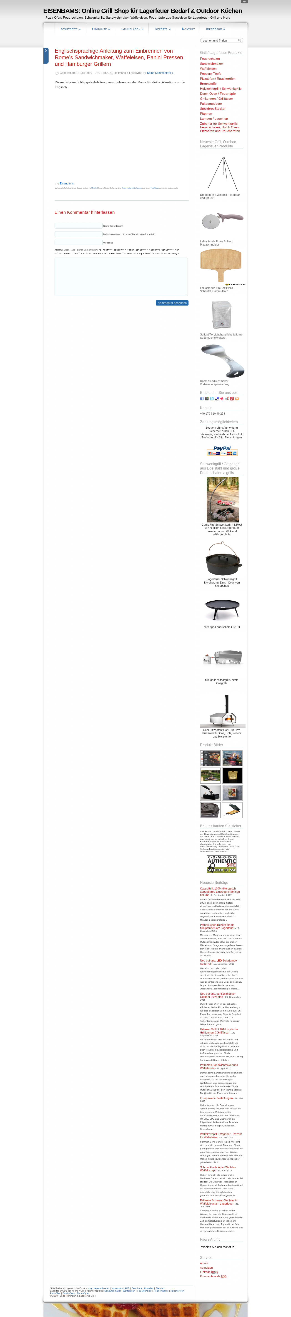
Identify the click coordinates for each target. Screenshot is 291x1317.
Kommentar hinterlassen (131, 188)
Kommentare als (213, 1276)
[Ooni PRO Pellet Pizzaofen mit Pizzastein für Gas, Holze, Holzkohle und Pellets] (223, 726)
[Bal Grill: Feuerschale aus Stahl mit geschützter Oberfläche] (223, 624)
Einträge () (209, 1272)
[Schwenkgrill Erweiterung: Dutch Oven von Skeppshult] (223, 576)
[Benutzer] (244, 2)
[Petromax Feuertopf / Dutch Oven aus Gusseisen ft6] (210, 817)
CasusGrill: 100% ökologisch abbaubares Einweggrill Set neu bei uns (220, 892)
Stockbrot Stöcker (213, 108)
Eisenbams (67, 183)
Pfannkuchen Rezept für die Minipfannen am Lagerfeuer (217, 926)
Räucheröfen (177, 1291)
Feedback (137, 1288)
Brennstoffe (208, 83)
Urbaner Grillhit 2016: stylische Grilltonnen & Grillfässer (219, 1031)
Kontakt (188, 29)
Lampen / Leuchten (214, 118)
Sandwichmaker (211, 63)
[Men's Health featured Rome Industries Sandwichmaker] (210, 766)
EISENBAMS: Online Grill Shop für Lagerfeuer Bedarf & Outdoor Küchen (142, 10)
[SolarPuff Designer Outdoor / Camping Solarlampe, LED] (232, 783)
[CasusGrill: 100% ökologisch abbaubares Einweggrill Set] (232, 800)
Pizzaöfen (55, 1293)
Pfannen (206, 113)
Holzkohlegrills (161, 1291)
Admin (204, 1263)
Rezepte (163, 29)
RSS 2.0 (94, 188)
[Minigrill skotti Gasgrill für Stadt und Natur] (223, 676)
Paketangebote (211, 103)
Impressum (215, 29)
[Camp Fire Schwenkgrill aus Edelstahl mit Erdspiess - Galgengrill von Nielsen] (223, 521)
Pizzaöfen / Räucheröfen (218, 78)
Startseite (71, 29)
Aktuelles (148, 1288)
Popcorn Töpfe (210, 73)
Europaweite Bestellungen (216, 1098)
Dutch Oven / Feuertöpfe (218, 93)
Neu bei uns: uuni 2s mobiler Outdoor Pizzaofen (218, 995)
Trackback (155, 188)
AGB (127, 1288)
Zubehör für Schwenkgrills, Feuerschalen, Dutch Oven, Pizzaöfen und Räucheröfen (220, 127)
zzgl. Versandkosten (98, 1288)
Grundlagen (132, 29)
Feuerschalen (210, 58)
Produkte (101, 29)
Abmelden (206, 1267)
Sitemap (160, 1288)
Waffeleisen (208, 68)
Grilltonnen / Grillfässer (216, 98)
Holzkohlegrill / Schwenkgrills (220, 88)
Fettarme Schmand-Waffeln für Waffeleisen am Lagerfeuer (219, 1202)
